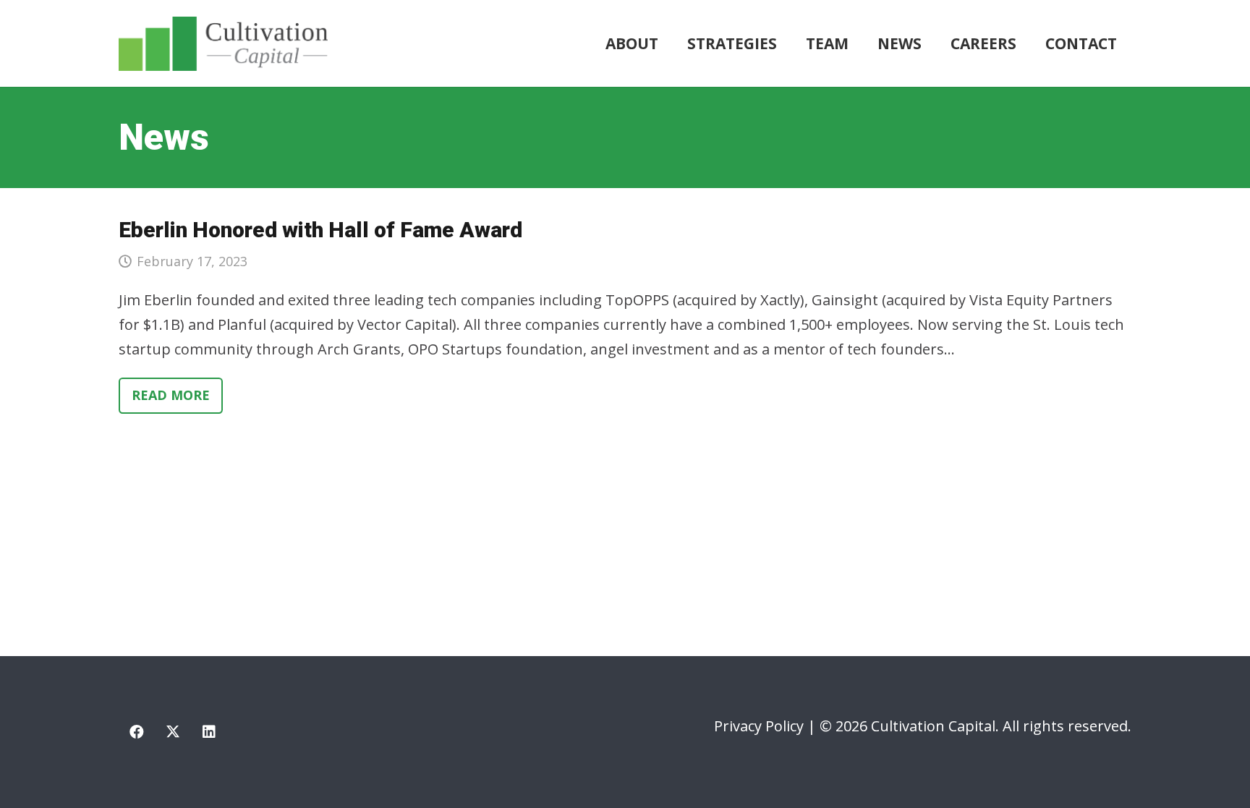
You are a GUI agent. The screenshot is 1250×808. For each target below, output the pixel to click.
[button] (786, 43)
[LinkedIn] (209, 732)
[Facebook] (137, 732)
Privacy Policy (759, 726)
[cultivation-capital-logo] (223, 44)
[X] (173, 732)
